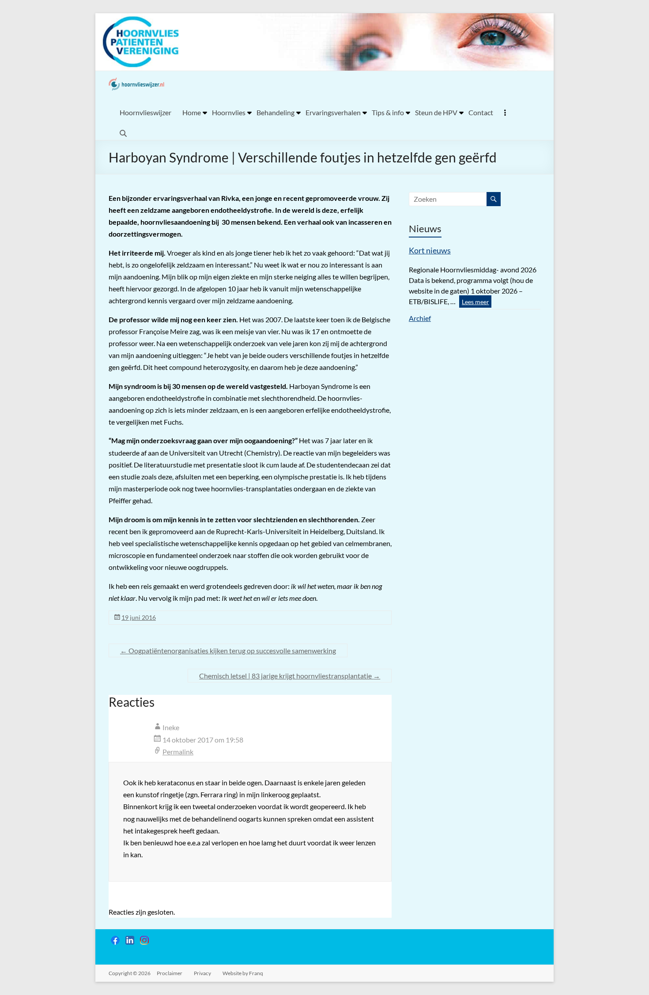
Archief (420, 318)
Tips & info (388, 112)
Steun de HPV (436, 112)
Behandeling (275, 112)
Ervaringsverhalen (333, 112)
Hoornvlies (228, 112)
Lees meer (475, 301)
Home (191, 112)
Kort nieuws (430, 250)
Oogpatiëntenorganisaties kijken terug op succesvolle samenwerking (228, 650)
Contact (480, 112)
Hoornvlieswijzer (145, 112)
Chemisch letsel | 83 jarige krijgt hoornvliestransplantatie (289, 675)
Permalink (177, 751)
